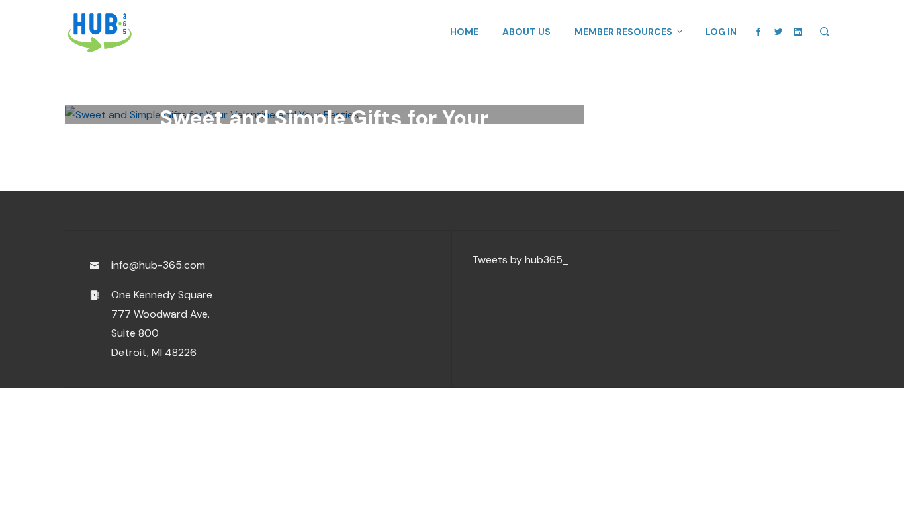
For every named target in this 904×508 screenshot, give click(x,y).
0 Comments (405, 187)
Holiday (363, 73)
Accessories (234, 73)
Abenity (184, 73)
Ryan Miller (234, 187)
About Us (526, 32)
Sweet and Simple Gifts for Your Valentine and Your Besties (324, 131)
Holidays (405, 73)
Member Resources (623, 32)
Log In (721, 32)
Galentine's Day (304, 73)
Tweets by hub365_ (520, 260)
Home (464, 32)
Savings (300, 89)
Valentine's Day (358, 89)
